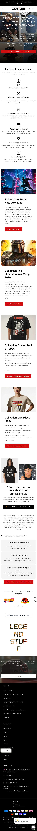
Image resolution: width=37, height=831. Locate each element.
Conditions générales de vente (13, 694)
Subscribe (18, 676)
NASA (5, 759)
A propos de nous (9, 690)
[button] (3, 9)
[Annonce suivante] (34, 3)
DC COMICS (7, 728)
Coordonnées (12, 827)
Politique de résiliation (23, 827)
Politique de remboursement (12, 822)
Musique (6, 755)
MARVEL (5, 732)
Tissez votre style (13, 229)
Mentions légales (9, 706)
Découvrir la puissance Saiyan (18, 376)
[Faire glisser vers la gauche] (15, 606)
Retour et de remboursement (13, 702)
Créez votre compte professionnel (18, 582)
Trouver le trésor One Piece (17, 446)
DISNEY (5, 752)
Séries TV (6, 740)
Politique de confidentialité (12, 714)
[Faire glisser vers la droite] (22, 606)
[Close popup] (34, 819)
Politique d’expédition (13, 819)
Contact (6, 718)
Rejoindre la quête (13, 304)
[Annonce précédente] (3, 3)
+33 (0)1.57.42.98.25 (23, 786)
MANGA (5, 744)
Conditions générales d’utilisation (14, 710)
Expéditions (7, 698)
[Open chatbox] (33, 827)
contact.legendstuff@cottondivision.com (18, 791)
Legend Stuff (11, 817)
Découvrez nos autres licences (18, 615)
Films (5, 736)
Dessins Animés (8, 748)
